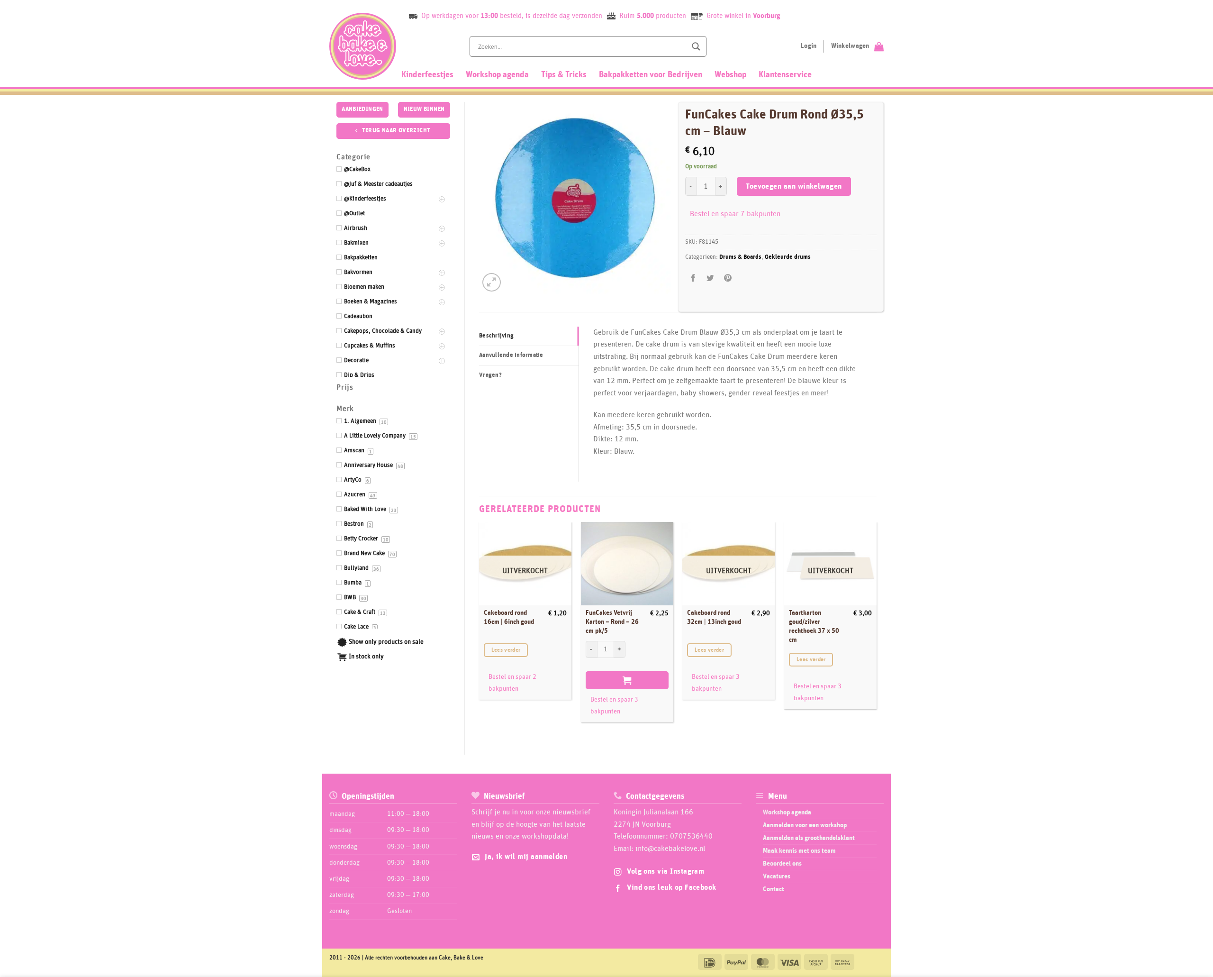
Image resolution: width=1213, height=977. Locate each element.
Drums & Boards (740, 257)
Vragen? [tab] (490, 375)
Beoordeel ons (782, 863)
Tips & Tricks (564, 75)
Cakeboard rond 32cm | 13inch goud (714, 617)
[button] (491, 282)
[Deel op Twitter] (710, 278)
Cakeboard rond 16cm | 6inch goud (509, 617)
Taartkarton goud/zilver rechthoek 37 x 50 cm (814, 626)
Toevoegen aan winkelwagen (794, 186)
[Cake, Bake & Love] (362, 46)
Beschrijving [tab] (496, 336)
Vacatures (776, 876)
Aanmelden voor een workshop (805, 825)
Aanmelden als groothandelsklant (809, 838)
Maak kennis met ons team (799, 851)
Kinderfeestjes (427, 75)
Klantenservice (785, 75)
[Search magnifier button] (696, 46)
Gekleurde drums (788, 257)
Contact (773, 889)
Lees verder (506, 650)
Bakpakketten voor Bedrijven (650, 75)
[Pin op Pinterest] (727, 278)
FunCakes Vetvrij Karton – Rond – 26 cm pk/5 (612, 622)
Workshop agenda (497, 75)
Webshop (730, 75)
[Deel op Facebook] (693, 278)
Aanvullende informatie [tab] (511, 355)
